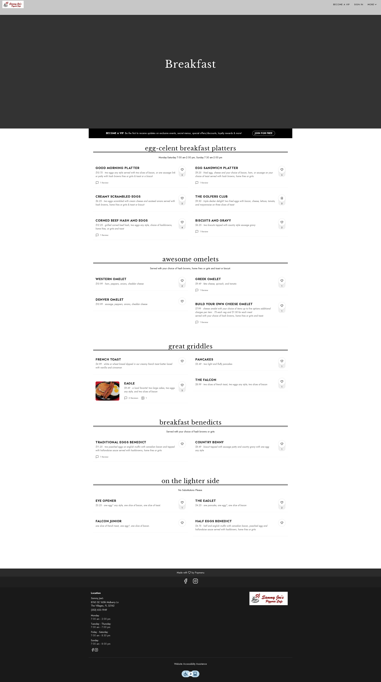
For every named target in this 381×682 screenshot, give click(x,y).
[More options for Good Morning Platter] (182, 169)
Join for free (264, 133)
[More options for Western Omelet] (182, 280)
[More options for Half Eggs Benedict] (281, 522)
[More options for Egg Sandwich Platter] (281, 169)
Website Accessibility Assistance (190, 664)
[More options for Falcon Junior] (182, 522)
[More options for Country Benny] (281, 443)
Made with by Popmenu (103, 572)
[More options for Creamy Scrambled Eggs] (182, 198)
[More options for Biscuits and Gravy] (281, 222)
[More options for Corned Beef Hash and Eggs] (182, 222)
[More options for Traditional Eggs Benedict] (182, 443)
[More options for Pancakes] (281, 361)
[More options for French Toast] (182, 361)
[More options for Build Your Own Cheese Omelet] (281, 305)
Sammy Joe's (268, 598)
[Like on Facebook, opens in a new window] (185, 582)
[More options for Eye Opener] (182, 502)
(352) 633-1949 (99, 610)
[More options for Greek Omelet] (281, 280)
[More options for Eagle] (182, 385)
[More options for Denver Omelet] (182, 301)
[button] (372, 4)
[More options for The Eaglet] (281, 502)
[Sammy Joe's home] (15, 4)
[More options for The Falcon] (281, 381)
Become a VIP (341, 4)
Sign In (358, 4)
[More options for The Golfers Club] (281, 198)
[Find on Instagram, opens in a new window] (195, 582)
